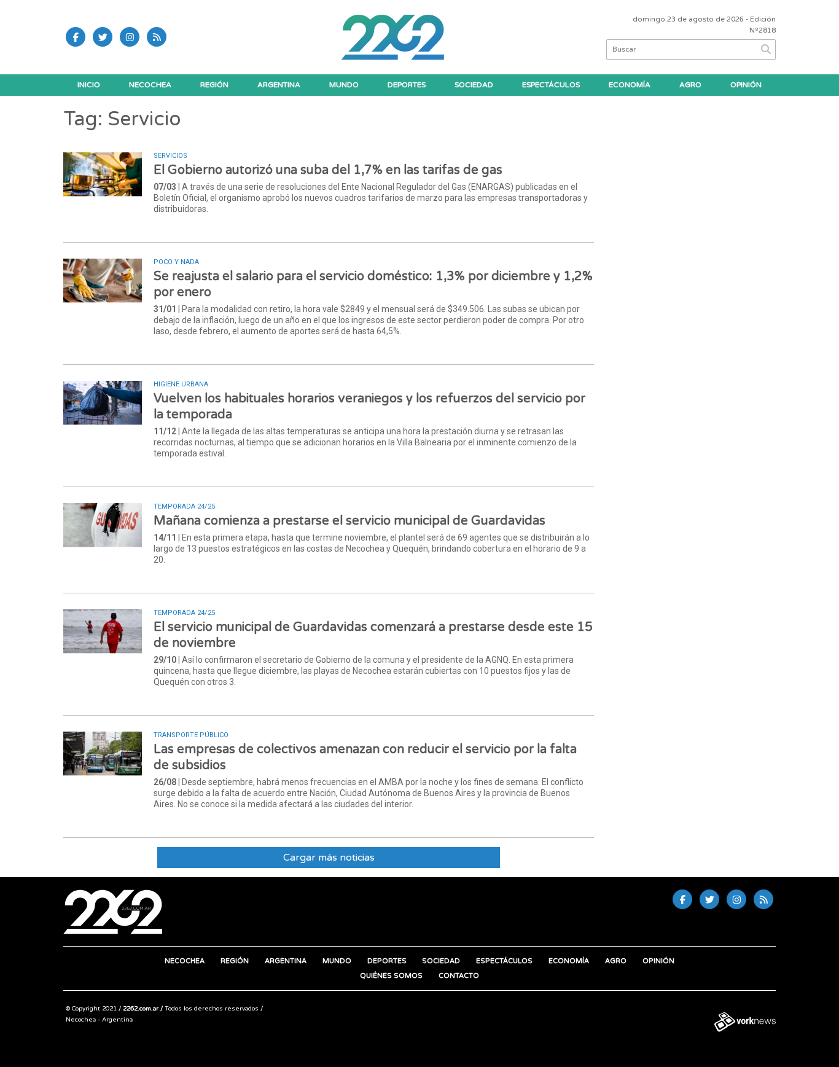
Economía (629, 84)
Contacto (459, 976)
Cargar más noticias (329, 857)
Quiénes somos (391, 976)
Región (214, 84)
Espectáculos (551, 84)
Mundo (344, 84)
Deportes (407, 84)
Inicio (88, 84)
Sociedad (474, 84)
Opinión (746, 84)
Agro (690, 84)
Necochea (150, 84)
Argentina (278, 84)
